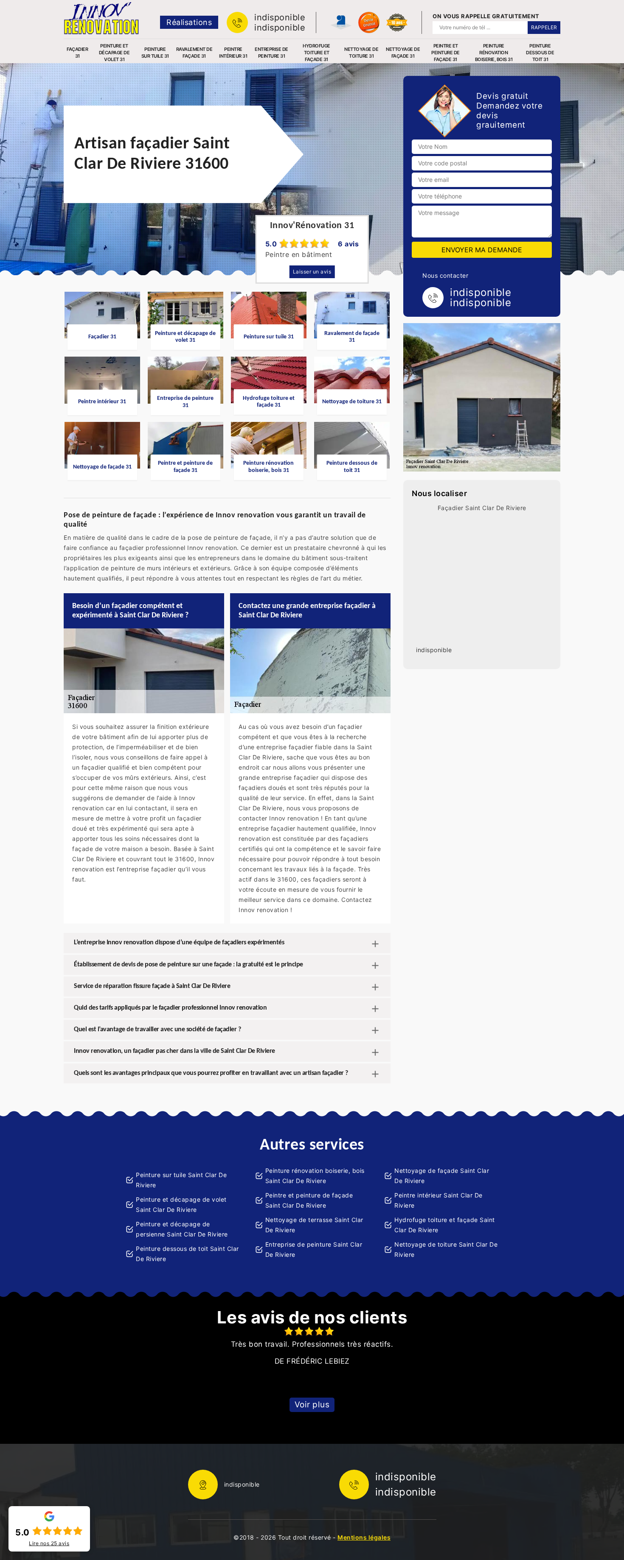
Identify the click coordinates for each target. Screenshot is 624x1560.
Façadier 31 (77, 52)
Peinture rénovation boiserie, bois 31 (494, 52)
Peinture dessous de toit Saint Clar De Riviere (187, 1253)
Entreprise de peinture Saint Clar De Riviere (314, 1249)
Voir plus (312, 1404)
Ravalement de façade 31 (194, 52)
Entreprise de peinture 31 (271, 52)
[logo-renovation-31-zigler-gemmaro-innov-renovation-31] (101, 18)
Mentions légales (364, 1537)
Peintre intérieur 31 (233, 52)
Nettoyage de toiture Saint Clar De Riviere (446, 1249)
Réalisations (189, 22)
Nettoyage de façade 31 (403, 52)
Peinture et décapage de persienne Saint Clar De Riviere (182, 1229)
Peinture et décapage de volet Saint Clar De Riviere (181, 1204)
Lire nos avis (49, 1543)
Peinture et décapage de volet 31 (114, 52)
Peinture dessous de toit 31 (540, 52)
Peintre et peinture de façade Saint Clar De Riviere (309, 1200)
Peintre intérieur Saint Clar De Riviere (438, 1200)
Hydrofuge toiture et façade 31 (316, 52)
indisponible (279, 17)
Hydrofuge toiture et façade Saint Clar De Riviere (444, 1224)
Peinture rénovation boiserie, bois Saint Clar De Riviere (315, 1175)
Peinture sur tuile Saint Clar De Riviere (181, 1180)
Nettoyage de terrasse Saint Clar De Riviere (314, 1224)
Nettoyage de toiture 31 (361, 52)
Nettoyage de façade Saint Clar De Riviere (441, 1175)
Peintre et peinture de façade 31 (445, 52)
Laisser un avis (312, 271)
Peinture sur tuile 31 (155, 52)
